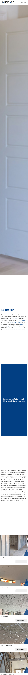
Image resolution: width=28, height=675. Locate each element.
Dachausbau (14, 318)
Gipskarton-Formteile (16, 322)
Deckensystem (21, 320)
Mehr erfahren (20, 562)
